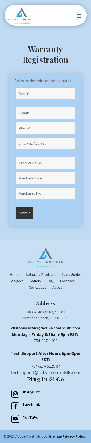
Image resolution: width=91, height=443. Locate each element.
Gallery (35, 280)
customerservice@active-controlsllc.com (45, 328)
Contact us (37, 287)
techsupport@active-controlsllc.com (45, 372)
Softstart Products (41, 274)
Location (67, 280)
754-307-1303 (45, 341)
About (57, 287)
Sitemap (55, 436)
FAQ (50, 280)
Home (18, 274)
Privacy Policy (74, 436)
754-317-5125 (43, 366)
